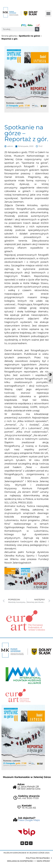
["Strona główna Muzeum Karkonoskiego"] (26, 650)
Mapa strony (43, 861)
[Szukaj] (37, 29)
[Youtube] (26, 843)
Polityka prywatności (38, 858)
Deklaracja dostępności (20, 861)
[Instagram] (31, 843)
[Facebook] (22, 843)
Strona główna (9, 36)
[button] (48, 13)
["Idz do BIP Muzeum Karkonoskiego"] (26, 832)
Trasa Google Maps (29, 820)
